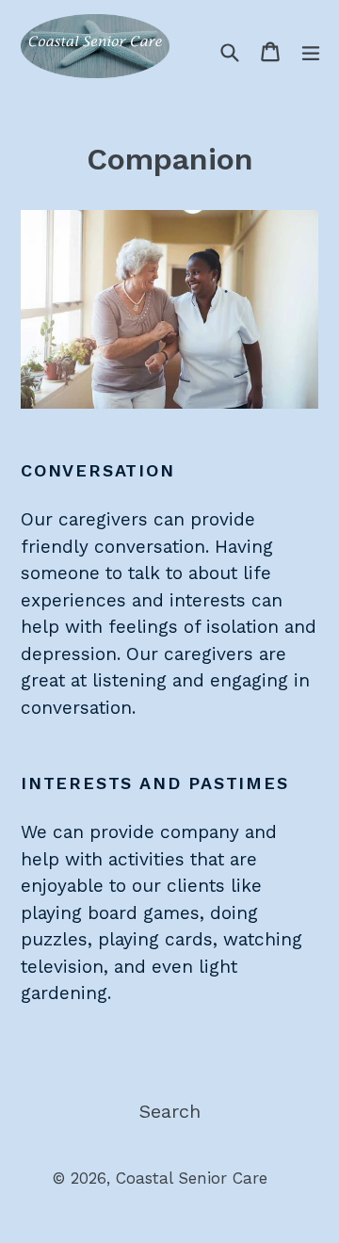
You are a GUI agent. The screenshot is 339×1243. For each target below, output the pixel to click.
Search (170, 1111)
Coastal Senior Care (191, 1178)
